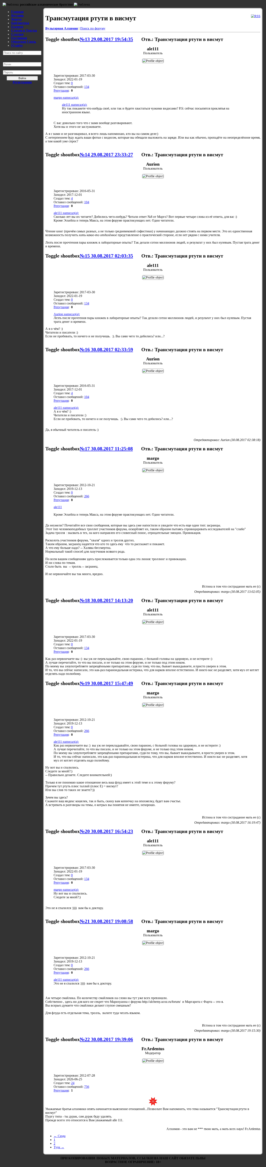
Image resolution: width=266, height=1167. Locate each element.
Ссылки (17, 34)
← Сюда (59, 1136)
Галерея (17, 26)
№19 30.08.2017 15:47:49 (106, 683)
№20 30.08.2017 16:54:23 (106, 831)
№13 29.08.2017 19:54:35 (106, 39)
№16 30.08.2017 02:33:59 (106, 349)
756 (86, 1086)
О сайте (17, 45)
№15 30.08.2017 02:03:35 (106, 256)
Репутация (61, 90)
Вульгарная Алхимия (61, 28)
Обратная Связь (23, 41)
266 (86, 496)
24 (72, 1083)
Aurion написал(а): (67, 314)
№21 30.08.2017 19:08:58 (106, 921)
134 (86, 87)
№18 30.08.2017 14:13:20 (106, 600)
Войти (22, 78)
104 (86, 202)
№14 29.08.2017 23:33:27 (106, 154)
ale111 (58, 507)
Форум (16, 19)
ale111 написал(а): (74, 104)
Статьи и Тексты (24, 30)
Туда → (59, 1147)
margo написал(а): (66, 97)
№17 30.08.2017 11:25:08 (106, 448)
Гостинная (19, 38)
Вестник (17, 15)
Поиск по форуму (92, 28)
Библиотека (20, 23)
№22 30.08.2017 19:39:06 (106, 1039)
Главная (17, 12)
